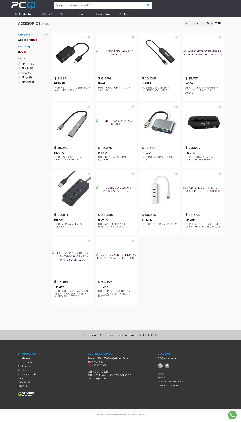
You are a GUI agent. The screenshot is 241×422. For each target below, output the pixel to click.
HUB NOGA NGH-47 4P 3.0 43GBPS (114, 89)
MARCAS (162, 377)
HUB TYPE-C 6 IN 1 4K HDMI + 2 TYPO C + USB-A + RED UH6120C (116, 294)
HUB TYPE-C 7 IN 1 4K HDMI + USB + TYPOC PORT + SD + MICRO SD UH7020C (72, 294)
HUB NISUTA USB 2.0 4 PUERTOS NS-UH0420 (155, 89)
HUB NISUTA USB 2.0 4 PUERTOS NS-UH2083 (199, 158)
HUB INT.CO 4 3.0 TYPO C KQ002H (113, 158)
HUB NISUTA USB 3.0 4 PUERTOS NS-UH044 (67, 158)
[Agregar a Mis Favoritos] (89, 37)
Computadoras (26, 370)
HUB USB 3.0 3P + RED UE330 (160, 224)
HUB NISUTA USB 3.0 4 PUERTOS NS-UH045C (111, 225)
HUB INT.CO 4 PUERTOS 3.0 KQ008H (70, 225)
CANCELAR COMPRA (168, 385)
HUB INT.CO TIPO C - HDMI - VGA (159, 158)
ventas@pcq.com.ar (99, 378)
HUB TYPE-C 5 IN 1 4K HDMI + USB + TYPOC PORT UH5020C (203, 225)
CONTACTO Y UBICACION (170, 381)
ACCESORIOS (29, 23)
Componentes (25, 362)
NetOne (138, 414)
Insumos (22, 386)
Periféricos (24, 366)
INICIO (161, 374)
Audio (21, 378)
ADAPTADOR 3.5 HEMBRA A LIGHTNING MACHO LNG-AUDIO (202, 90)
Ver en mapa (99, 364)
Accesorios (24, 382)
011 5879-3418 (98, 375)
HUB (45, 24)
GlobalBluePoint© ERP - (113, 414)
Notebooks (24, 358)
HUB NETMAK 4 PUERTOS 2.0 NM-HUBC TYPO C (72, 89)
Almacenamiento (27, 374)
